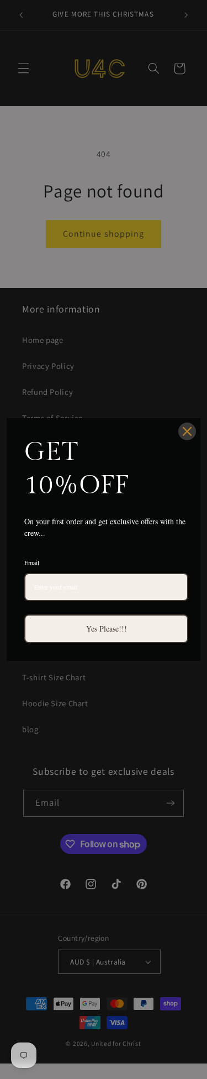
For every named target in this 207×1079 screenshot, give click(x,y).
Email (31, 562)
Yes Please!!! (106, 628)
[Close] (187, 431)
